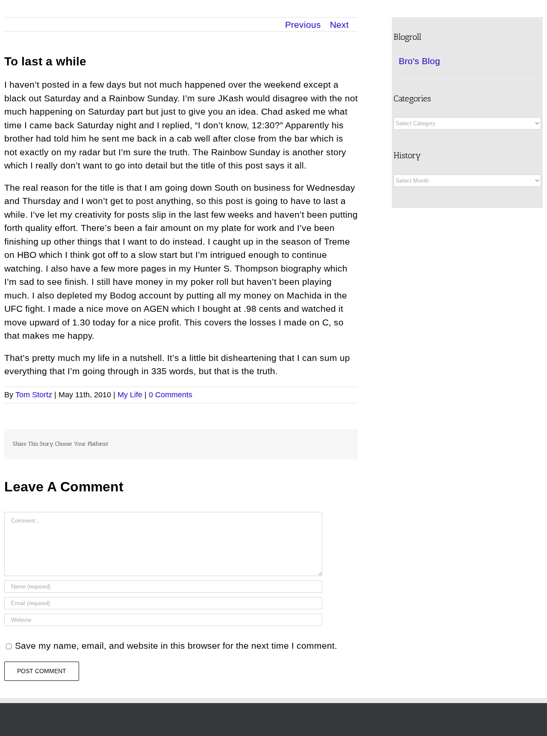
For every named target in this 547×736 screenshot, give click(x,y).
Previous (303, 25)
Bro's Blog (419, 61)
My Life (130, 394)
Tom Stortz (33, 394)
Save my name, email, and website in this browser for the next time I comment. (176, 645)
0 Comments (170, 394)
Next (339, 25)
